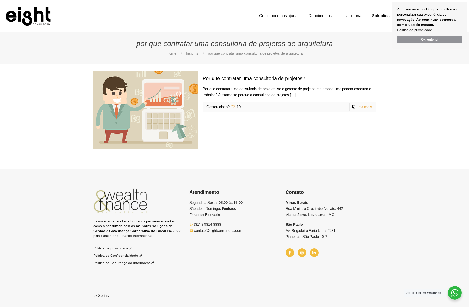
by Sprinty (101, 295)
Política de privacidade (414, 30)
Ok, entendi (429, 39)
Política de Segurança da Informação (122, 263)
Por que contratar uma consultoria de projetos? (254, 78)
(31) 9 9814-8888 (207, 224)
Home (171, 53)
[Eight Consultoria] (28, 16)
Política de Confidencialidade (116, 255)
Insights (192, 53)
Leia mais (364, 107)
